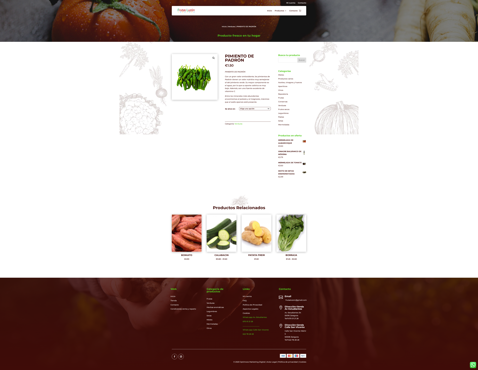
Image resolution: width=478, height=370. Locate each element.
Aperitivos (282, 86)
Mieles (281, 75)
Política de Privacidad (252, 305)
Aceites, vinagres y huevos (290, 82)
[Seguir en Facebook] (174, 356)
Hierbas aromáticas (215, 307)
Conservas (282, 102)
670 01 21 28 (293, 318)
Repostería (283, 94)
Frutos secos (283, 109)
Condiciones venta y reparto (183, 309)
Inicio (269, 11)
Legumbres (283, 113)
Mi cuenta (290, 3)
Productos (279, 11)
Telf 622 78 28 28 (292, 340)
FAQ (245, 300)
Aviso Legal (272, 362)
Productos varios (285, 79)
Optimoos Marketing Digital (252, 362)
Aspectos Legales (250, 309)
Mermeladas (283, 125)
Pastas (281, 117)
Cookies (246, 313)
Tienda (174, 300)
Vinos (280, 90)
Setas (280, 121)
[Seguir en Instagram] (181, 356)
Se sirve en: (230, 109)
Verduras (231, 26)
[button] (213, 58)
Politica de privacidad (288, 362)
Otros (209, 328)
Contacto (302, 3)
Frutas (281, 98)
